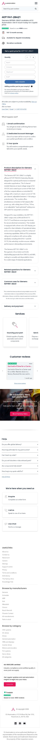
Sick (3, 601)
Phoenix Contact (7, 613)
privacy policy (14, 93)
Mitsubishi (5, 604)
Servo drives (6, 654)
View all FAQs (6, 477)
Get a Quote (20, 82)
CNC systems (6, 630)
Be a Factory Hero (20, 414)
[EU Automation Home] (8, 3)
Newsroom (6, 558)
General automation (8, 639)
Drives (4, 636)
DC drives (5, 633)
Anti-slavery (6, 576)
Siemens (5, 592)
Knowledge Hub (7, 582)
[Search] (36, 8)
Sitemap (5, 564)
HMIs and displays (8, 642)
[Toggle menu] (36, 3)
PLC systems (6, 651)
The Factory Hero (8, 579)
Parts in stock (6, 619)
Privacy (4, 570)
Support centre (7, 567)
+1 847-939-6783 (21, 109)
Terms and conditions (9, 573)
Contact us (5, 555)
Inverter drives (7, 645)
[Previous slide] (4, 371)
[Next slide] (36, 371)
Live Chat (5, 109)
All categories (6, 657)
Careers (4, 561)
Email (11, 109)
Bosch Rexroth (7, 610)
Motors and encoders (9, 648)
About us (5, 552)
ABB (3, 598)
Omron (4, 607)
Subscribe (9, 684)
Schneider (5, 595)
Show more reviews (20, 383)
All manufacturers (8, 616)
